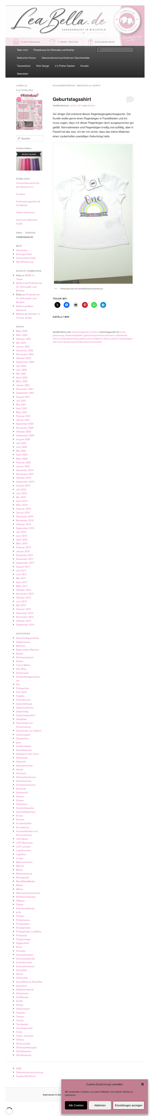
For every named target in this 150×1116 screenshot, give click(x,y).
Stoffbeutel (22, 997)
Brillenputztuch (24, 657)
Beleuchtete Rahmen (27, 649)
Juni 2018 (21, 535)
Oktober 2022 (23, 358)
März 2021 (21, 412)
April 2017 (21, 582)
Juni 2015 (21, 601)
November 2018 (24, 520)
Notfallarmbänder (26, 896)
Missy (19, 869)
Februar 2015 (23, 609)
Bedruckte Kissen (26, 57)
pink (18, 912)
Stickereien (22, 993)
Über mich (22, 50)
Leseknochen (23, 850)
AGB (18, 1068)
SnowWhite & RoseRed (29, 981)
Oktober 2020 (23, 431)
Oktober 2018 (23, 524)
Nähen (19, 889)
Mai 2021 (21, 404)
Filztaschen (22, 688)
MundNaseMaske (25, 881)
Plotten (94, 332)
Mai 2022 (21, 373)
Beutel (19, 653)
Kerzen (20, 796)
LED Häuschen (24, 842)
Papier (19, 904)
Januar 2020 (23, 466)
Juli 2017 (21, 570)
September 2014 (25, 624)
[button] (142, 1084)
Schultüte (21, 970)
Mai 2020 (21, 450)
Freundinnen (23, 699)
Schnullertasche (25, 966)
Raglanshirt (22, 943)
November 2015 (24, 593)
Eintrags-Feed (24, 254)
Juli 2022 (21, 366)
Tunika (20, 1020)
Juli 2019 (21, 489)
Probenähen (23, 924)
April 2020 (21, 454)
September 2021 (25, 392)
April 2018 (21, 539)
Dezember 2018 (24, 516)
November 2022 (24, 354)
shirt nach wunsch (62, 341)
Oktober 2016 (23, 590)
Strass (19, 1005)
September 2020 (25, 435)
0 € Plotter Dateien (65, 65)
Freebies (20, 194)
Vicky (19, 1032)
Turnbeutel (22, 1024)
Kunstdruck (22, 827)
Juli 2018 (21, 532)
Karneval (21, 788)
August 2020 (23, 439)
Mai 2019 (21, 497)
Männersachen (24, 862)
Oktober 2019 (23, 477)
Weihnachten (23, 1043)
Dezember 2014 (24, 613)
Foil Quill (21, 692)
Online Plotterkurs (25, 212)
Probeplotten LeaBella (28, 931)
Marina (20, 866)
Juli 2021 (21, 400)
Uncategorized (24, 1028)
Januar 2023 (23, 346)
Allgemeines (23, 642)
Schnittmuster (24, 962)
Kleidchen (21, 804)
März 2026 (21, 331)
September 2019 (25, 481)
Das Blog (21, 669)
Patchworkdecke (25, 908)
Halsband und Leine (27, 754)
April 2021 (21, 408)
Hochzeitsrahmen (26, 777)
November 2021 (24, 389)
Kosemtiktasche (25, 808)
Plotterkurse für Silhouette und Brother (53, 50)
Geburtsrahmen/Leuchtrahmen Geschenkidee (65, 57)
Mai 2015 (21, 605)
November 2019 (24, 474)
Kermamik (22, 792)
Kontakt (84, 65)
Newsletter (22, 73)
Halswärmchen (24, 765)
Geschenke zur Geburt (28, 730)
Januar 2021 (23, 420)
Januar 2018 (23, 551)
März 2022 (21, 381)
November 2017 (24, 559)
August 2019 (23, 485)
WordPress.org (24, 261)
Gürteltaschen (24, 750)
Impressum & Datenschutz (57, 1094)
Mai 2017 (21, 578)
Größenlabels (23, 746)
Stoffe (19, 1001)
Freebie (20, 696)
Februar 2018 (23, 547)
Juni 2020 (21, 447)
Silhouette (22, 977)
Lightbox (21, 854)
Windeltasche (23, 1055)
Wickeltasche (23, 1051)
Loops (19, 858)
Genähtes (21, 719)
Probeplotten (23, 927)
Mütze (19, 885)
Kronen (20, 819)
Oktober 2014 (23, 620)
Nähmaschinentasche (28, 893)
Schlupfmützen (24, 954)
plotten (114, 338)
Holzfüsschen (23, 781)
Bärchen (20, 645)
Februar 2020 (23, 462)
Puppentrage (23, 939)
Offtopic (20, 900)
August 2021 (23, 397)
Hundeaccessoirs (25, 784)
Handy (19, 769)
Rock (19, 947)
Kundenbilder (23, 823)
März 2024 (21, 335)
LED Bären (22, 839)
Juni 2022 (21, 369)
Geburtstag (22, 711)
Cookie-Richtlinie (25, 1076)
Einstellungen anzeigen (128, 1105)
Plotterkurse (23, 920)
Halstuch (21, 761)
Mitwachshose (24, 873)
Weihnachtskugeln (26, 1047)
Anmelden (22, 250)
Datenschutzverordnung (29, 1072)
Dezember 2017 (24, 555)
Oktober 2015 (23, 597)
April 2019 (21, 501)
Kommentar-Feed (25, 258)
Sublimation (23, 1008)
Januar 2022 (23, 385)
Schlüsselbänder (25, 958)
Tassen (20, 1016)
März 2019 (21, 505)
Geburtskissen (24, 703)
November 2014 (24, 617)
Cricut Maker (23, 665)
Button (20, 661)
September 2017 (25, 562)
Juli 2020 (21, 443)
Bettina (91, 105)
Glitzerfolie (22, 738)
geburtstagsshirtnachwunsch (99, 335)
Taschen (20, 1012)
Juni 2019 (21, 493)
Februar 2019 (23, 508)
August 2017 (23, 566)
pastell (82, 338)
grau (18, 742)
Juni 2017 (21, 574)
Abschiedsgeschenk (27, 638)
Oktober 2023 (23, 339)
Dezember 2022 (24, 350)
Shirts (19, 974)
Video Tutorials (24, 1035)
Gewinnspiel (23, 734)
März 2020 (21, 458)
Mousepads (22, 877)
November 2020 (24, 427)
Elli (18, 684)
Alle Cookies (76, 1105)
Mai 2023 (21, 342)
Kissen (20, 800)
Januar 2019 (23, 512)
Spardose (21, 985)
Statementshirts (25, 989)
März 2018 (21, 543)
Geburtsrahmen (25, 707)
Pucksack (21, 935)
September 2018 (25, 528)
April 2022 (21, 377)
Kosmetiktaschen (25, 811)
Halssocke (22, 757)
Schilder (21, 951)
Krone (19, 815)
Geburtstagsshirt (72, 99)
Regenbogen (125, 338)
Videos (20, 1039)
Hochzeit (21, 773)
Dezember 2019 (24, 470)
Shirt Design (42, 65)
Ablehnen (100, 1105)
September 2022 (25, 362)
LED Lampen (23, 846)
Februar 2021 (23, 416)
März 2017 (21, 586)
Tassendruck (24, 65)
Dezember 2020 (24, 423)
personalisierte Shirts (98, 338)
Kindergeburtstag (69, 338)
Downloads (22, 673)
